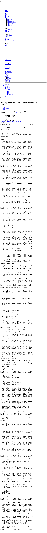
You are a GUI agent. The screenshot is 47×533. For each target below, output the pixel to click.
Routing (6, 10)
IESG (6, 13)
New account (7, 89)
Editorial (6, 47)
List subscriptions (8, 90)
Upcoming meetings (8, 64)
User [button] (3, 85)
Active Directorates (10, 21)
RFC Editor (7, 17)
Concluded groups (8, 35)
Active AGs (9, 19)
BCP (8, 51)
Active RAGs (9, 24)
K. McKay (13, 114)
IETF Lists (9, 91)
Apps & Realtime (8, 5)
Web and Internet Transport (10, 12)
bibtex (19, 117)
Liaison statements (8, 72)
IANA (23, 530)
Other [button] (4, 70)
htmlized (16, 117)
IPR (6, 121)
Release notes (7, 80)
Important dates (8, 58)
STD (6, 51)
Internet (6, 8)
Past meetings (7, 68)
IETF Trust (15, 530)
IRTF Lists (9, 92)
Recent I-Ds (7, 39)
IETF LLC (7, 16)
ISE (5, 46)
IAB (6, 14)
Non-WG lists (7, 36)
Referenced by (14, 121)
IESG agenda (7, 73)
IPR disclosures (8, 71)
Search (6, 38)
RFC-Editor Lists (10, 94)
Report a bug (7, 84)
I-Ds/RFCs (9, 77)
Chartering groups (8, 29)
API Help (7, 79)
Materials (6, 54)
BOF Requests (7, 31)
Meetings (9, 78)
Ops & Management (8, 9)
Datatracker (13, 1)
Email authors (3, 121)
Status (4, 107)
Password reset (7, 87)
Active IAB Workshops (11, 22)
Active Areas (9, 20)
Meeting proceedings (9, 69)
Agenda (6, 53)
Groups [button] (4, 3)
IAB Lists (9, 93)
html (14, 117)
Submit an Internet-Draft (9, 40)
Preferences (7, 88)
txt (12, 117)
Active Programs (10, 23)
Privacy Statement (27, 530)
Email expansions (6, 108)
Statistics (6, 76)
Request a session (8, 59)
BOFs (6, 30)
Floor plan (7, 55)
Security (6, 11)
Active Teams (9, 25)
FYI (9, 51)
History (4, 109)
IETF (1, 530)
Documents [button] (5, 37)
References (9, 121)
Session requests (8, 60)
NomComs (7, 74)
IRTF (6, 15)
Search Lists (19, 121)
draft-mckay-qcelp (16, 112)
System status (7, 81)
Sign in (6, 86)
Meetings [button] (4, 52)
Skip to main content (4, 0)
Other (6, 18)
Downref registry (8, 75)
